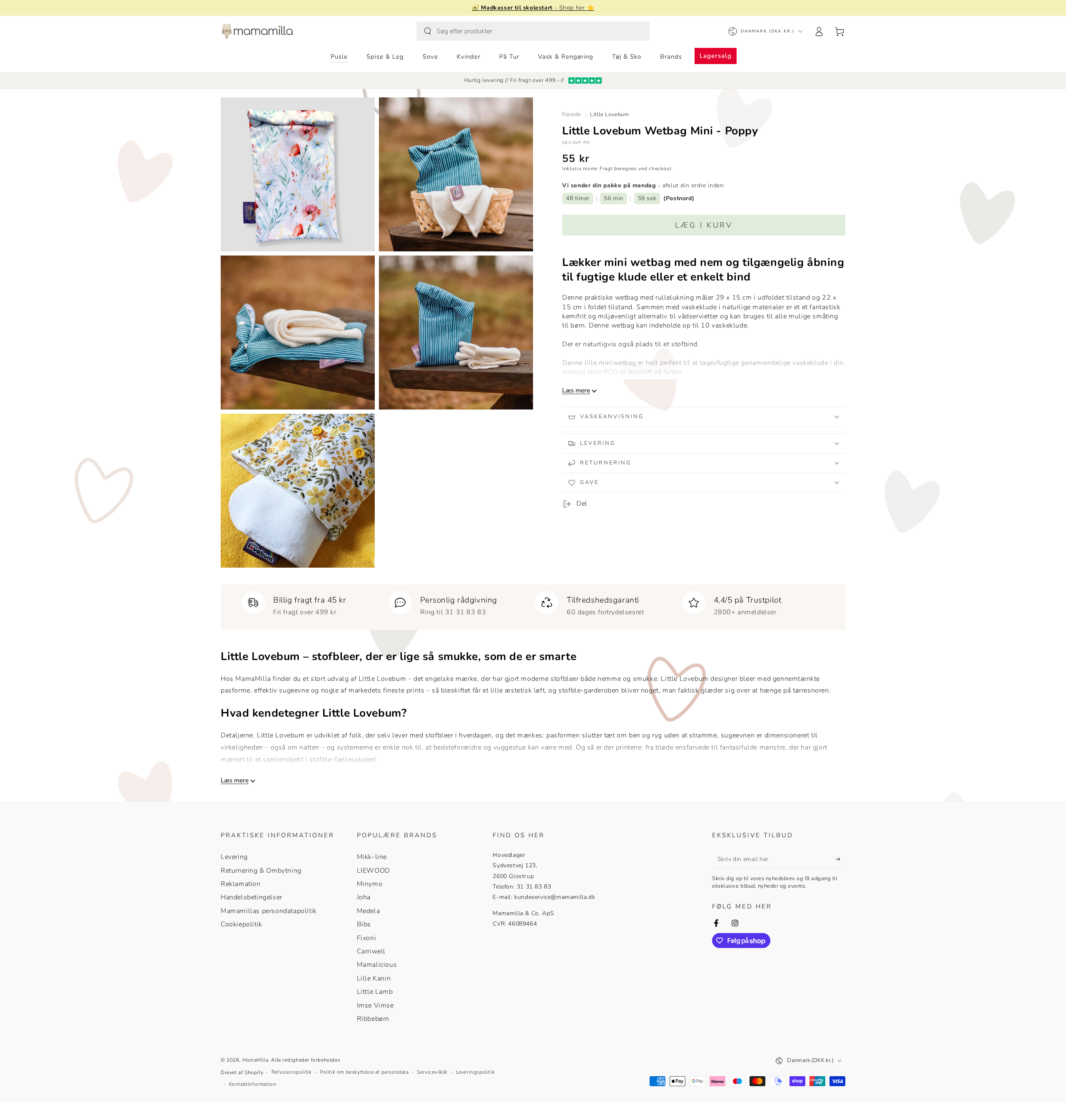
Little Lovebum (609, 114)
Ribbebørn (373, 1018)
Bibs (364, 924)
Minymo (370, 884)
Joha (364, 897)
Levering (234, 856)
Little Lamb (375, 991)
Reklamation (241, 884)
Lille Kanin (374, 978)
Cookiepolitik (241, 924)
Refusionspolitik (291, 1072)
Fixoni (366, 938)
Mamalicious (377, 964)
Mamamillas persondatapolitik (269, 911)
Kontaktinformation (252, 1084)
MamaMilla (255, 1060)
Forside (571, 114)
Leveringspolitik (475, 1072)
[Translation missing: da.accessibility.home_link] (257, 31)
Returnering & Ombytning (261, 870)
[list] (533, 604)
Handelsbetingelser (251, 897)
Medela (368, 911)
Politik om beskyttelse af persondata (364, 1072)
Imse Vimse (375, 1005)
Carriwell (371, 951)
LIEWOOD (373, 870)
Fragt (606, 168)
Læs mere (576, 390)
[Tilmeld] (840, 859)
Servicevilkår (432, 1072)
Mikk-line (372, 856)
